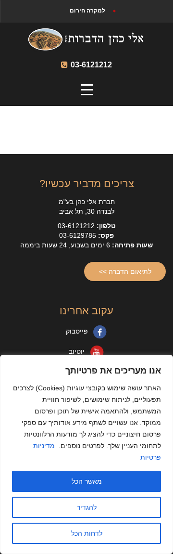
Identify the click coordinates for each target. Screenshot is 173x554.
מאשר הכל (87, 481)
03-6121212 (90, 65)
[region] (86, 454)
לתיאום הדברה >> (125, 271)
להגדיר (87, 507)
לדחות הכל (86, 533)
